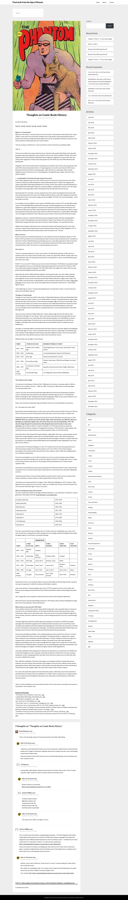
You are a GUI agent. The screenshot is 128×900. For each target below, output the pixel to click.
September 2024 (93, 231)
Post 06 (44, 126)
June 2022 (91, 370)
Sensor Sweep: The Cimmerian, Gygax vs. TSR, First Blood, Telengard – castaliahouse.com (48, 883)
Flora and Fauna (92, 502)
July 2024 (91, 241)
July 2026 (91, 117)
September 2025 (93, 169)
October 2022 (92, 349)
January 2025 (92, 210)
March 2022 (91, 386)
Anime (90, 419)
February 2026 (92, 143)
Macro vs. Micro (92, 44)
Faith (89, 481)
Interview (91, 523)
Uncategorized (92, 621)
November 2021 (92, 406)
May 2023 (91, 313)
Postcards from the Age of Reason (28, 2)
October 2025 (92, 164)
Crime (89, 461)
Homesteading (92, 512)
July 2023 (91, 303)
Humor (90, 517)
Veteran (90, 626)
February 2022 (92, 391)
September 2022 (93, 355)
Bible (89, 430)
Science (90, 579)
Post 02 (23, 126)
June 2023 (91, 308)
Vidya (89, 636)
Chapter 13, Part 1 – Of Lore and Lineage (100, 59)
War (89, 647)
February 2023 (92, 329)
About (104, 2)
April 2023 (91, 318)
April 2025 (91, 195)
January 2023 (92, 334)
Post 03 (28, 126)
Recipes (90, 559)
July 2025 (91, 179)
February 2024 (92, 267)
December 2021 (92, 401)
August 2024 (92, 236)
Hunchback (91, 88)
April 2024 (91, 256)
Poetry (90, 554)
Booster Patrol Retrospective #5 (97, 49)
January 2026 (92, 148)
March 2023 (91, 324)
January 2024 (92, 272)
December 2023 (92, 277)
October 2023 (92, 288)
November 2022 (92, 344)
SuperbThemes (79, 897)
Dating (90, 471)
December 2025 (92, 153)
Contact (111, 2)
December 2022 (92, 339)
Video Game (91, 631)
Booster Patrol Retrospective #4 (97, 54)
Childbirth (91, 445)
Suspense (90, 605)
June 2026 (91, 122)
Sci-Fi (89, 574)
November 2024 (92, 220)
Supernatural (92, 600)
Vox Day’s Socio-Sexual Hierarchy (99, 84)
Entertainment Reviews (95, 476)
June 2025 (91, 184)
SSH (89, 595)
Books (90, 440)
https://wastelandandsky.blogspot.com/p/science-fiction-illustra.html (40, 844)
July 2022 (91, 365)
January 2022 (92, 396)
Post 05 (39, 126)
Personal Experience (94, 543)
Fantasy (90, 492)
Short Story (91, 590)
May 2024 (91, 251)
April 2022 (91, 380)
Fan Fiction (91, 486)
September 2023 (93, 293)
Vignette (90, 641)
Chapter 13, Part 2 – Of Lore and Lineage (100, 39)
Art (89, 425)
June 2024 (91, 246)
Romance (90, 569)
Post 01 (17, 126)
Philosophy (91, 548)
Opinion (90, 538)
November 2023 (92, 282)
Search (88, 21)
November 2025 (92, 158)
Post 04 (34, 126)
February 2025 (92, 205)
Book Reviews (92, 435)
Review (90, 564)
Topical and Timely (93, 610)
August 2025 (92, 174)
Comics (90, 456)
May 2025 (91, 189)
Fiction (90, 497)
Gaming (90, 507)
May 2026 (91, 127)
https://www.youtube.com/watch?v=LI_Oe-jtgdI (36, 787)
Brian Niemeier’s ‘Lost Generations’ (46, 495)
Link (43, 695)
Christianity (91, 450)
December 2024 (92, 215)
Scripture (90, 585)
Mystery (90, 533)
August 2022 (92, 360)
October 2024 (92, 226)
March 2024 (91, 262)
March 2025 (91, 200)
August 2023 (92, 298)
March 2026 (91, 138)
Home (98, 2)
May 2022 (91, 375)
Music (90, 528)
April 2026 (91, 133)
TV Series (91, 616)
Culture (90, 466)
